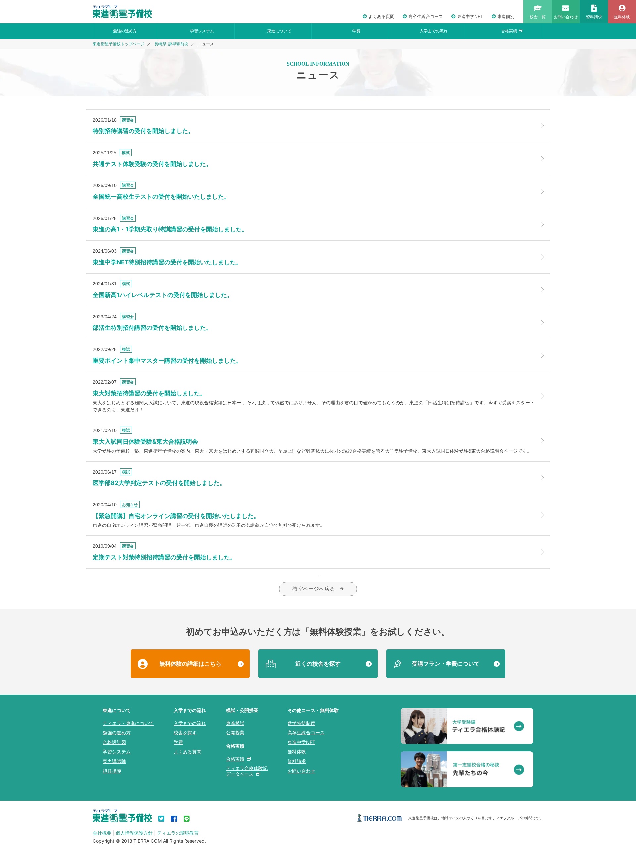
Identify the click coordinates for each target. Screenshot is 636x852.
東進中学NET (470, 16)
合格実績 (509, 30)
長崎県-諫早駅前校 (171, 44)
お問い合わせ (301, 771)
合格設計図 (114, 742)
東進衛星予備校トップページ (118, 44)
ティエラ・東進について (128, 723)
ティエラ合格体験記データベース (247, 771)
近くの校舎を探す (318, 663)
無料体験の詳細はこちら (190, 663)
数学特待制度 (301, 723)
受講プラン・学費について (446, 663)
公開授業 (235, 732)
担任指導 (112, 771)
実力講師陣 (114, 761)
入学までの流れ (434, 30)
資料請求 (297, 761)
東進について (279, 30)
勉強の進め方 (125, 30)
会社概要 (102, 833)
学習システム (202, 30)
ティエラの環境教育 (178, 833)
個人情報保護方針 (134, 833)
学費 (356, 30)
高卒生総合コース (425, 16)
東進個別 (505, 16)
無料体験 (297, 751)
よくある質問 (381, 16)
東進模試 (235, 723)
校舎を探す (185, 732)
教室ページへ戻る (313, 589)
